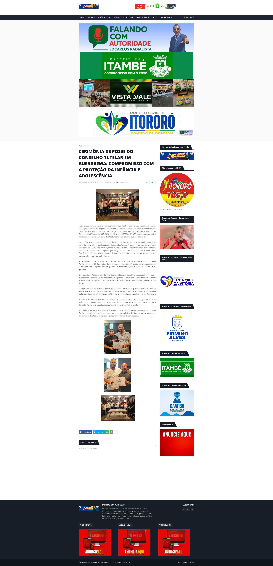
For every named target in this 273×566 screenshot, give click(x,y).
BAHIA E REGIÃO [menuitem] (114, 17)
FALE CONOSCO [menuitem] (166, 17)
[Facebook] (149, 182)
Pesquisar (188, 17)
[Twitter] (152, 182)
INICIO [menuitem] (82, 17)
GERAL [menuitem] (155, 17)
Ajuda (184, 562)
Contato (191, 562)
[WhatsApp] (107, 432)
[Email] (155, 182)
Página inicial (83, 146)
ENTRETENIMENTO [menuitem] (142, 17)
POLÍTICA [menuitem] (101, 17)
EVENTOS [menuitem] (91, 17)
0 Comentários (123, 183)
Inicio (178, 562)
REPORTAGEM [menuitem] (128, 17)
